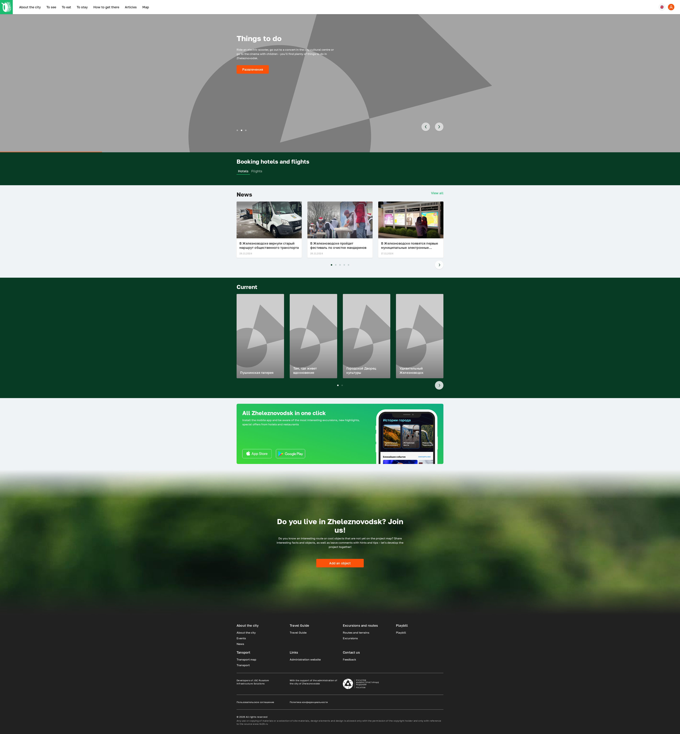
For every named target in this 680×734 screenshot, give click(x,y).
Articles (131, 7)
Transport (243, 665)
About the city (30, 7)
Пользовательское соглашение (255, 702)
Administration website (305, 659)
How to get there (106, 7)
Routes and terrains (356, 632)
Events (241, 638)
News (240, 644)
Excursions (350, 638)
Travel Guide (298, 632)
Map (145, 7)
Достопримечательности (262, 69)
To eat (66, 7)
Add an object (340, 563)
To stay (82, 7)
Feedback (349, 659)
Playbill (401, 632)
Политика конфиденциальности (309, 702)
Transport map (246, 659)
